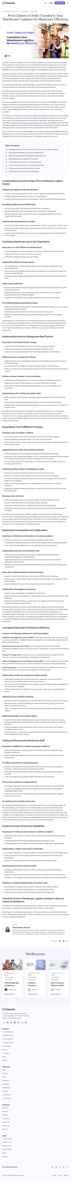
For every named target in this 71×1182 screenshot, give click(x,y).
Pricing (4, 1060)
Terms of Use (6, 1142)
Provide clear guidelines (13, 789)
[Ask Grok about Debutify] (67, 1167)
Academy (5, 1084)
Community (6, 1126)
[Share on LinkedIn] (63, 941)
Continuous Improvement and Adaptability (24, 171)
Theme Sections (7, 1039)
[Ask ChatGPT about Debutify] (52, 1167)
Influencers (6, 1118)
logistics (34, 906)
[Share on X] (67, 941)
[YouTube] (18, 1022)
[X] (3, 1022)
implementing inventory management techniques (29, 123)
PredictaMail (6, 1046)
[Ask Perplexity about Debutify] (59, 1167)
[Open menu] (67, 2)
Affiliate (5, 1115)
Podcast (5, 1073)
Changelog (6, 1087)
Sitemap (5, 1156)
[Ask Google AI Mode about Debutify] (63, 1167)
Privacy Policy (7, 1139)
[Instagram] (11, 1022)
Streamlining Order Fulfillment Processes (23, 159)
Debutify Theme (7, 1035)
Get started (60, 3)
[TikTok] (22, 1022)
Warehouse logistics (9, 74)
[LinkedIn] (14, 1022)
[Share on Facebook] (59, 941)
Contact (5, 1129)
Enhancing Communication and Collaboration (25, 162)
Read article (9, 994)
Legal (4, 1153)
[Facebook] (7, 1022)
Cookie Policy (6, 1149)
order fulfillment (48, 413)
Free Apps (5, 1053)
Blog (3, 1070)
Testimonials (6, 1095)
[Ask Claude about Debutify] (56, 1167)
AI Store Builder (7, 1032)
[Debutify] (8, 3)
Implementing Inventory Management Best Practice (27, 156)
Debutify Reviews (8, 1042)
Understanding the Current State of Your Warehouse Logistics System (33, 149)
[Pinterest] (25, 1022)
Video (4, 1077)
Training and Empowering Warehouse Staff (24, 168)
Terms (60, 1175)
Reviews (5, 1091)
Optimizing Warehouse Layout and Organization (26, 153)
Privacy (54, 1175)
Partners (5, 1111)
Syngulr (4, 1050)
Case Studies (6, 1098)
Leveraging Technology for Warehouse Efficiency (26, 165)
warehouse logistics (48, 325)
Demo (4, 1057)
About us (5, 1108)
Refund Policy (7, 1146)
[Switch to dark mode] (45, 2)
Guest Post (6, 1122)
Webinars (5, 1080)
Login (51, 3)
